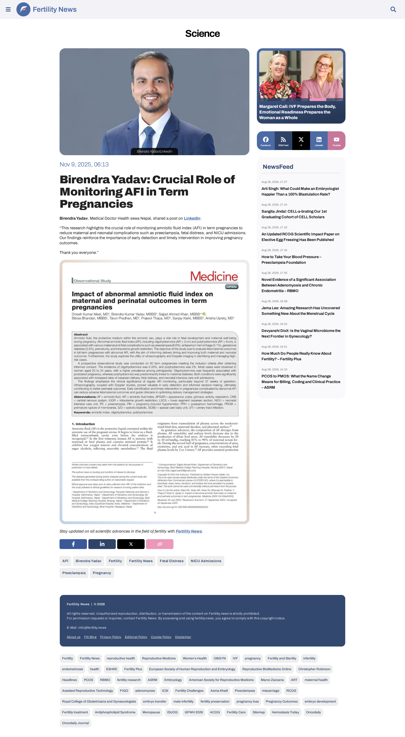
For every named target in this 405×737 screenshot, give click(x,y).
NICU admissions (206, 561)
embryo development (320, 701)
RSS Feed (283, 145)
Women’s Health (195, 658)
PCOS (88, 680)
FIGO (124, 690)
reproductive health (121, 658)
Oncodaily (313, 712)
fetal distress (172, 561)
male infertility (183, 701)
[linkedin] (102, 544)
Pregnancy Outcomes (282, 701)
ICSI (165, 690)
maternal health (316, 680)
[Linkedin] (319, 139)
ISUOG (172, 712)
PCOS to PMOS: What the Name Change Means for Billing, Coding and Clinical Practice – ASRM (301, 381)
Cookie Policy (161, 637)
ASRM (152, 680)
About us (73, 637)
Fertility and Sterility (282, 658)
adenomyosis (145, 690)
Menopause (151, 712)
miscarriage (270, 690)
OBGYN (220, 658)
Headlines (69, 680)
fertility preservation (215, 701)
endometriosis (72, 669)
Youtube (337, 145)
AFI (65, 561)
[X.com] (301, 139)
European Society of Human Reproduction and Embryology (192, 669)
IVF (235, 658)
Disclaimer (183, 637)
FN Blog (90, 637)
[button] (267, 99)
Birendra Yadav (88, 561)
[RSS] (283, 139)
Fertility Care (236, 712)
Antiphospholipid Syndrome (115, 712)
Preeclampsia (74, 573)
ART (294, 680)
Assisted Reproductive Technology (87, 690)
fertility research (129, 680)
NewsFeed (278, 166)
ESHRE (111, 669)
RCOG (291, 690)
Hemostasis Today (285, 712)
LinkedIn (192, 218)
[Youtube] (336, 139)
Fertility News (55, 9)
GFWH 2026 (194, 712)
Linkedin (319, 145)
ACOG (215, 712)
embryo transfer (154, 701)
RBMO (105, 680)
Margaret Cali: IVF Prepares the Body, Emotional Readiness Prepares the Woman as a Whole (297, 112)
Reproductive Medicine (159, 658)
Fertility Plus (133, 669)
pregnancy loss (247, 701)
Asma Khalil (219, 690)
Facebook (266, 145)
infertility (309, 658)
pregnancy (102, 573)
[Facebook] (266, 139)
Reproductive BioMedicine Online (266, 669)
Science (202, 33)
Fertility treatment (75, 712)
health (94, 669)
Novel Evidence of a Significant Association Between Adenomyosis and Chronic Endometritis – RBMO (299, 285)
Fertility (115, 561)
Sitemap (259, 712)
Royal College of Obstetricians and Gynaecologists (99, 701)
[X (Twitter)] (131, 544)
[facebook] (73, 544)
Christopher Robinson (314, 669)
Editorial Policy (136, 637)
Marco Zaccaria (272, 680)
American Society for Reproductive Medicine (221, 680)
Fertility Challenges (189, 690)
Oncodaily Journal (75, 723)
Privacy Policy (110, 637)
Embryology (173, 680)
